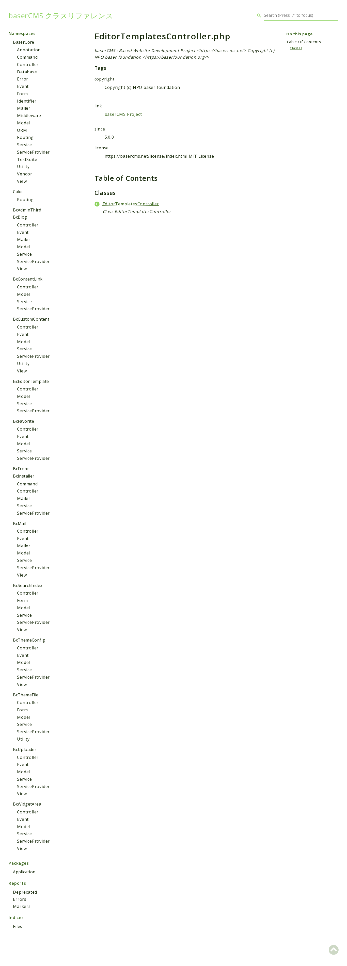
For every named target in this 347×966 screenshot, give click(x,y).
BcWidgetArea (27, 804)
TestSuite (27, 159)
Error (22, 79)
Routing (25, 137)
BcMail (19, 523)
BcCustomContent (31, 319)
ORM (22, 130)
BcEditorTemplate (31, 381)
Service (24, 145)
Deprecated (25, 892)
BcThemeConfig (29, 640)
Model (23, 123)
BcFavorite (23, 421)
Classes (296, 48)
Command (27, 57)
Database (27, 72)
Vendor (24, 174)
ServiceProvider (33, 152)
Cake (18, 191)
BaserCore (23, 42)
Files (17, 926)
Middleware (29, 115)
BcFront (21, 468)
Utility (23, 166)
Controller (28, 64)
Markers (22, 906)
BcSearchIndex (27, 585)
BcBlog (20, 217)
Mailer (23, 108)
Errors (19, 899)
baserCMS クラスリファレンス (61, 15)
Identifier (27, 101)
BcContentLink (27, 279)
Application (24, 872)
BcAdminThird (27, 210)
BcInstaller (23, 476)
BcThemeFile (25, 695)
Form (22, 93)
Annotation (29, 50)
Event (23, 86)
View (22, 181)
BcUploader (24, 749)
